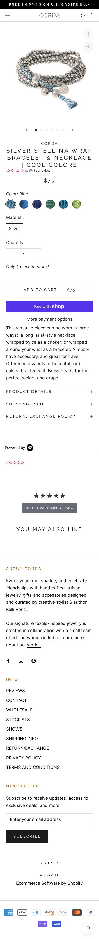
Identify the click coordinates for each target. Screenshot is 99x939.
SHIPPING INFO (25, 404)
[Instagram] (21, 660)
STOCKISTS (18, 719)
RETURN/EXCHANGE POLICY (41, 416)
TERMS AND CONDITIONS (33, 767)
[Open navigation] (7, 15)
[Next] (72, 130)
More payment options (49, 319)
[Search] (83, 15)
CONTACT (16, 700)
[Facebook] (8, 660)
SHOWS (14, 729)
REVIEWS (15, 690)
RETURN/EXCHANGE (27, 748)
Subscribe (27, 836)
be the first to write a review (49, 508)
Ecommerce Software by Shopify (49, 883)
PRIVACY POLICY (23, 757)
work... (34, 644)
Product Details (29, 391)
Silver (14, 228)
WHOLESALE (19, 709)
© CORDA (49, 875)
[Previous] (26, 130)
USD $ (47, 863)
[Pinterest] (33, 660)
